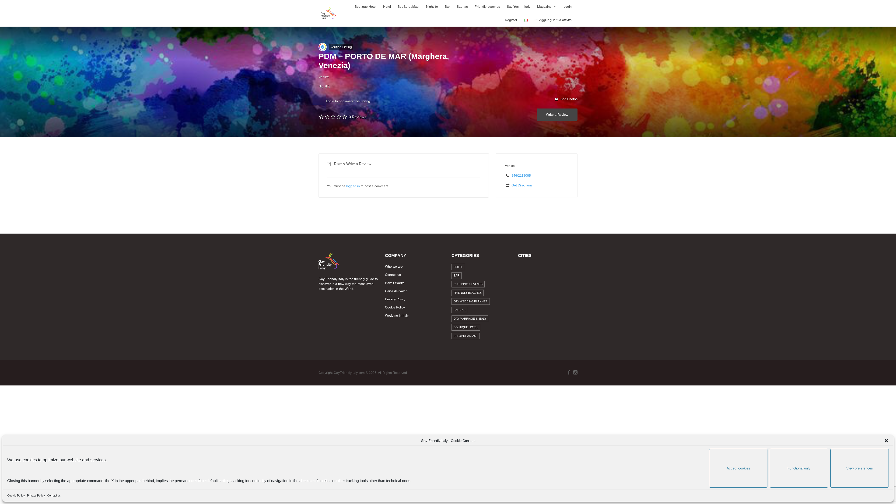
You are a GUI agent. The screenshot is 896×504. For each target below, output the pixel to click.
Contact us (54, 495)
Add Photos (569, 99)
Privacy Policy (36, 495)
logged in (353, 186)
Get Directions (521, 185)
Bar (447, 6)
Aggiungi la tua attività (555, 20)
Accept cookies (738, 468)
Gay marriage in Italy (470, 318)
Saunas (462, 6)
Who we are (394, 266)
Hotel (387, 6)
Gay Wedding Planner (471, 301)
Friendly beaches (487, 6)
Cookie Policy (16, 495)
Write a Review (557, 114)
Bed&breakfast (408, 6)
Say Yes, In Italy (518, 6)
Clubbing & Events (468, 284)
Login (568, 6)
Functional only (799, 468)
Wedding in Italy (397, 315)
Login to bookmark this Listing (348, 101)
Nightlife (432, 6)
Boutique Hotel (365, 6)
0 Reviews (357, 117)
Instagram (575, 372)
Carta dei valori (396, 291)
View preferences (859, 468)
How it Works (394, 283)
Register (511, 20)
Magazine (544, 6)
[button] (886, 440)
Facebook (569, 372)
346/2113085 (521, 175)
